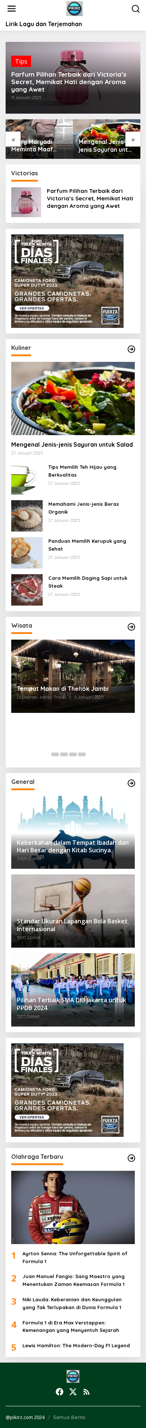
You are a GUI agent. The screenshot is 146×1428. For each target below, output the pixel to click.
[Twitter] (73, 1392)
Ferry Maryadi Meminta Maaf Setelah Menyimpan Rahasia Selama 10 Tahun (38, 146)
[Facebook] (59, 1392)
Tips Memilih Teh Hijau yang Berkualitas (82, 471)
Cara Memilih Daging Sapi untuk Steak (87, 582)
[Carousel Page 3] (73, 754)
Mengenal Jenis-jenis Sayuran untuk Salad (107, 146)
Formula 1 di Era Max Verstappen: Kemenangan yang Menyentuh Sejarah (70, 1326)
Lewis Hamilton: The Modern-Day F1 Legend (76, 1345)
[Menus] (12, 9)
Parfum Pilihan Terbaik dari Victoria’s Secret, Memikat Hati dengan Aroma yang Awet (69, 82)
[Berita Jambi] (74, 8)
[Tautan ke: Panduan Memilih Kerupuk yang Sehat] (27, 552)
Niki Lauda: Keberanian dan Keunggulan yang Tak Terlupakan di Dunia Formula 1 (72, 1303)
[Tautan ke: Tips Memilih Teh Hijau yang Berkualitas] (27, 478)
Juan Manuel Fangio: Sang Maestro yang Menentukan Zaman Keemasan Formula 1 (73, 1280)
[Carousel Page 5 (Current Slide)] (91, 754)
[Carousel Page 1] (55, 754)
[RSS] (86, 1392)
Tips (21, 61)
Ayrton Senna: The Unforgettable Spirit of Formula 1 (74, 1257)
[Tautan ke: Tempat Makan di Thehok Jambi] (73, 676)
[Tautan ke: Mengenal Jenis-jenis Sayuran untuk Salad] (73, 398)
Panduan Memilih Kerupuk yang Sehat (87, 545)
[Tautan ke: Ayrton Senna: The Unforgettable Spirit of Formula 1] (73, 1207)
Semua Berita (69, 1417)
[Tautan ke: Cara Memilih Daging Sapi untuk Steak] (27, 589)
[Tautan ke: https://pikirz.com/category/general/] (131, 783)
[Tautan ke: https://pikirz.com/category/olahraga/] (131, 1158)
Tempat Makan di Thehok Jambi (63, 688)
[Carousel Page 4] (82, 754)
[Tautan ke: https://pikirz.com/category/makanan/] (131, 349)
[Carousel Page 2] (64, 754)
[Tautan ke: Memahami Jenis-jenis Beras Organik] (27, 515)
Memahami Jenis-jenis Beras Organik (83, 508)
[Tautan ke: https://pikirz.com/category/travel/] (131, 626)
